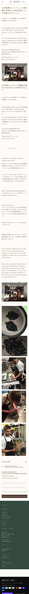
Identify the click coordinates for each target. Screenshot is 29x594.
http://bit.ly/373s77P (8, 59)
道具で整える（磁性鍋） (6, 517)
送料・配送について (6, 556)
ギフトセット (4, 525)
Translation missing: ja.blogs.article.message (15, 489)
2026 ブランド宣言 (5, 535)
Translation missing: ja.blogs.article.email (14, 481)
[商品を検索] (20, 2)
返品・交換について (6, 558)
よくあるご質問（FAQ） (6, 548)
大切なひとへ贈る (5, 518)
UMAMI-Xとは (4, 532)
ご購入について (5, 555)
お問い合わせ (4, 550)
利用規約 (3, 565)
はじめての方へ (4, 508)
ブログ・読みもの (5, 539)
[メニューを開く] (2, 2)
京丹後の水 (4, 523)
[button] (25, 461)
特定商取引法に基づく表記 (7, 562)
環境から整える (5, 515)
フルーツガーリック (6, 522)
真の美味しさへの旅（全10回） (7, 534)
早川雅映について (5, 537)
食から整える (4, 512)
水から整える (4, 513)
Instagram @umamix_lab (6, 541)
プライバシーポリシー (6, 564)
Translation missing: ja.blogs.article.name (14, 481)
